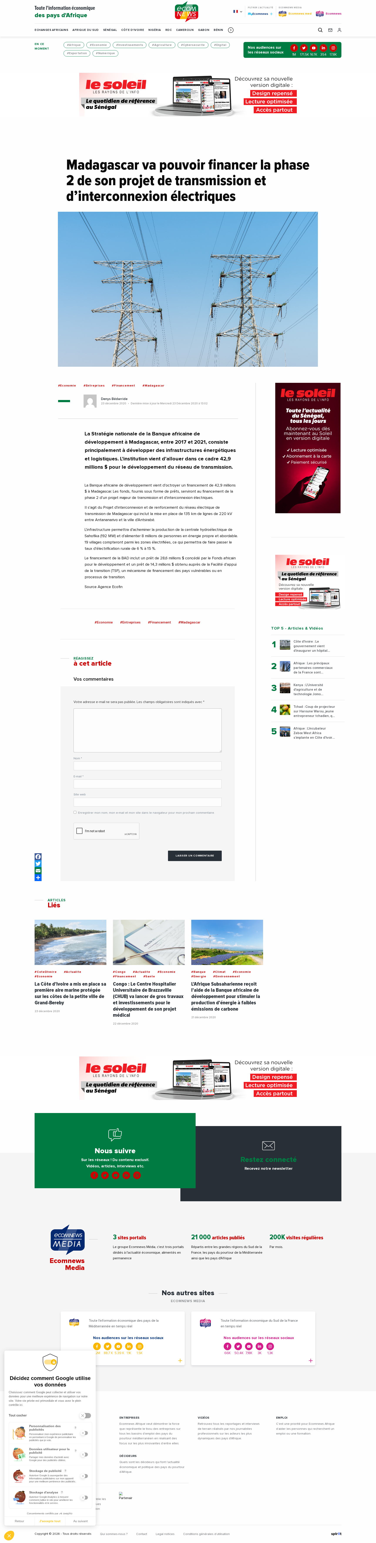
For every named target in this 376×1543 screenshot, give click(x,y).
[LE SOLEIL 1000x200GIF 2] (188, 94)
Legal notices (165, 1534)
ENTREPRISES (129, 1417)
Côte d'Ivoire (132, 30)
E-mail (79, 776)
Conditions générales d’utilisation (206, 1534)
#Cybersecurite (193, 45)
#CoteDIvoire (46, 971)
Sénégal (110, 30)
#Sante (149, 976)
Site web (80, 794)
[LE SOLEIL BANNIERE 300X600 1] (308, 448)
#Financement (123, 385)
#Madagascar (153, 385)
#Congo (119, 971)
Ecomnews (258, 14)
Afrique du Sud (85, 30)
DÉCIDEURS (128, 1456)
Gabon (203, 30)
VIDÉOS (204, 1417)
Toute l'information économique (65, 12)
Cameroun (185, 30)
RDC (168, 30)
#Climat (219, 971)
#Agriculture (162, 45)
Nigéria (154, 30)
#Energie (198, 976)
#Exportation (77, 53)
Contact (141, 1534)
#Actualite (72, 971)
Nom (78, 758)
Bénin (218, 30)
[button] (230, 30)
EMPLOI (282, 1417)
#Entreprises (94, 385)
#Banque (198, 971)
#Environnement (226, 976)
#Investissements (129, 45)
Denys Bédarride (114, 399)
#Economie (98, 45)
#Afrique (74, 45)
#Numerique (105, 53)
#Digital (220, 45)
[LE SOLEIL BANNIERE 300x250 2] (308, 582)
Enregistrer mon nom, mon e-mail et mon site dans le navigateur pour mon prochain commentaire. (146, 812)
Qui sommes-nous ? (114, 1534)
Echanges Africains (51, 30)
